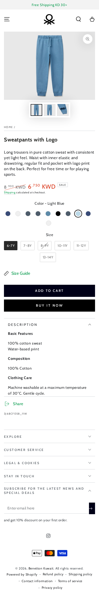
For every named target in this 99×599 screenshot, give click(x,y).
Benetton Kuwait (41, 568)
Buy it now (49, 305)
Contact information (37, 581)
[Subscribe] (92, 508)
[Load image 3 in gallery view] (63, 110)
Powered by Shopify (22, 574)
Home (8, 127)
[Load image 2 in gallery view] (49, 110)
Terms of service (70, 581)
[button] (78, 19)
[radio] (8, 214)
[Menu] (7, 19)
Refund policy (53, 574)
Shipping (10, 192)
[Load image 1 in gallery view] (36, 110)
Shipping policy (80, 574)
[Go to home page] (49, 19)
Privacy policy (52, 588)
